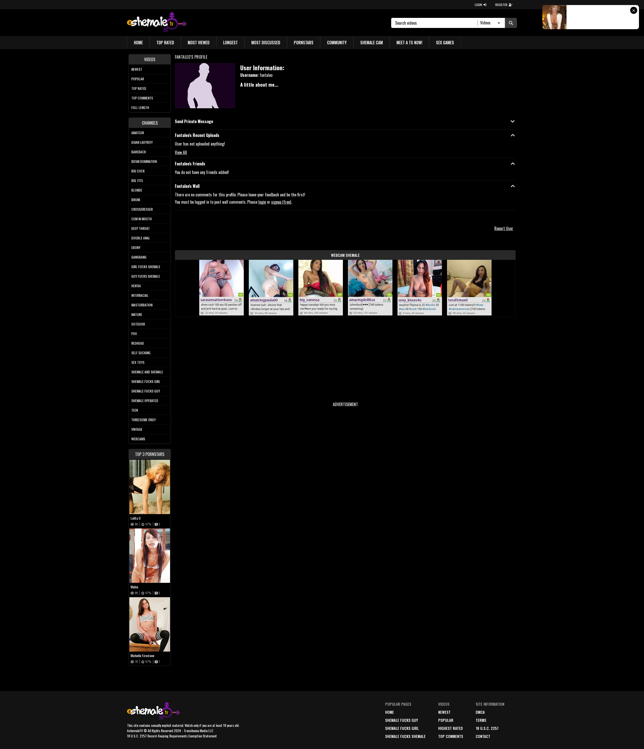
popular (445, 720)
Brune (135, 199)
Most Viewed (199, 43)
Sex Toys (137, 362)
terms (481, 720)
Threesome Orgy (143, 419)
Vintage (136, 429)
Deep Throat (140, 228)
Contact (483, 736)
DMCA (480, 712)
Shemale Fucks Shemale (405, 736)
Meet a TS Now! (409, 43)
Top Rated (165, 43)
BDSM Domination (144, 161)
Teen (134, 410)
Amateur (137, 132)
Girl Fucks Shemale (145, 266)
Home (138, 43)
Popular (137, 78)
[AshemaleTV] (157, 23)
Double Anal (140, 237)
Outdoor (138, 324)
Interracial (139, 295)
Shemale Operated (144, 400)
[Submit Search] (511, 23)
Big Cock (138, 170)
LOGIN (478, 5)
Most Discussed (265, 43)
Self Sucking (140, 352)
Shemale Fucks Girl (145, 381)
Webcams (138, 438)
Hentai (136, 285)
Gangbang (138, 257)
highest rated (450, 728)
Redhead (137, 343)
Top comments (142, 97)
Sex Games (445, 43)
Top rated (138, 88)
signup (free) (281, 202)
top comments (450, 736)
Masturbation (141, 304)
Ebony (135, 247)
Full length (140, 107)
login (262, 202)
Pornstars (303, 43)
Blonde (136, 190)
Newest (136, 69)
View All (181, 152)
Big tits (137, 180)
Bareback (138, 151)
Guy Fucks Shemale (145, 276)
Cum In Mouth (141, 218)
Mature (136, 314)
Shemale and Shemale (147, 371)
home (389, 712)
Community (337, 43)
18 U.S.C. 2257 (487, 728)
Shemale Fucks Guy (145, 391)
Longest (230, 43)
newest (444, 712)
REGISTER (501, 5)
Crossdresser (142, 209)
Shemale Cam (371, 43)
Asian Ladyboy (142, 142)
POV (134, 333)
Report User (503, 228)
